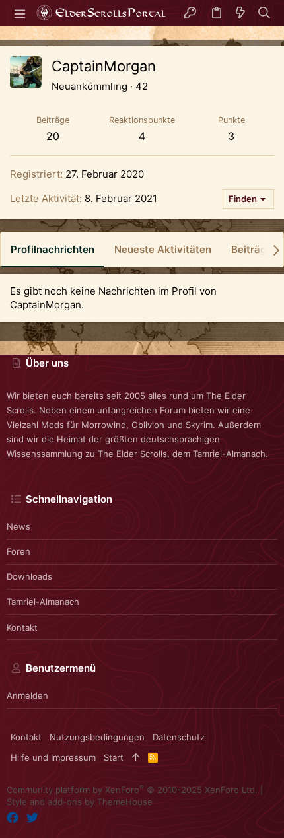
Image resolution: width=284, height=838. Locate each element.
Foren (18, 551)
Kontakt (22, 627)
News (18, 526)
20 (52, 136)
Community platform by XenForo (132, 790)
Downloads (29, 576)
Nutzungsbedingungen (97, 737)
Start (114, 757)
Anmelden (27, 695)
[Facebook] (12, 818)
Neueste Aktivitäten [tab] (162, 249)
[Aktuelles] (240, 13)
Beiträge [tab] (251, 249)
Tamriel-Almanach (43, 601)
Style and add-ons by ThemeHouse (80, 801)
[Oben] (135, 757)
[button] (20, 13)
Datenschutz (179, 737)
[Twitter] (32, 818)
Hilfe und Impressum (53, 757)
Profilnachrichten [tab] (52, 249)
